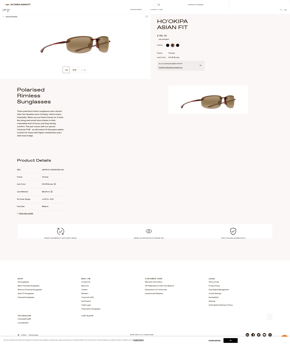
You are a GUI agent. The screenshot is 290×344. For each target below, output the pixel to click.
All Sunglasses (23, 282)
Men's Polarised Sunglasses (28, 286)
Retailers (84, 293)
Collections (156, 9)
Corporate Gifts (87, 297)
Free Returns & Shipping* (195, 5)
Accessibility (214, 297)
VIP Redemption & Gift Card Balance (159, 286)
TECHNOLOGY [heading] (24, 316)
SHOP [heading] (20, 279)
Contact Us (85, 282)
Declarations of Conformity (156, 290)
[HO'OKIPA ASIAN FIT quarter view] (66, 70)
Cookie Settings (215, 293)
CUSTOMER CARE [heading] (153, 279)
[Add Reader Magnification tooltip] (55, 184)
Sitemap (212, 301)
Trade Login (86, 305)
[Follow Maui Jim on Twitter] (258, 336)
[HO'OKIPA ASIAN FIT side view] (83, 70)
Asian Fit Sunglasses (26, 293)
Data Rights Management (219, 290)
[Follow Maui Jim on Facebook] (253, 336)
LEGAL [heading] (212, 279)
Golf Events (86, 301)
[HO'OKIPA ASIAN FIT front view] (74, 70)
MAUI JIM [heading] (86, 279)
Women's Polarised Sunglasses (30, 290)
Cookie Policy (138, 340)
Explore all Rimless (11, 17)
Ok (231, 340)
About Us (85, 286)
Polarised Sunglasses (26, 297)
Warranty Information (153, 282)
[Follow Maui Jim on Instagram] (270, 336)
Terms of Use (214, 282)
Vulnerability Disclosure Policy (221, 305)
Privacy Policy (214, 286)
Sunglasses (136, 9)
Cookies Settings (214, 340)
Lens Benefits (23, 323)
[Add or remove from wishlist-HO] (147, 17)
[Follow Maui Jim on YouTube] (264, 336)
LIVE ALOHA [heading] (87, 316)
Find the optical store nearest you (170, 68)
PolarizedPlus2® (24, 319)
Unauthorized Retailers (154, 293)
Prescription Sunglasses (90, 309)
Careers (84, 290)
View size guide (26, 213)
